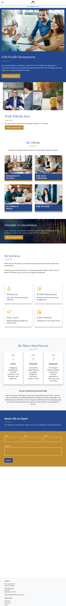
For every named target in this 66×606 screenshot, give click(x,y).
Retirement (7, 601)
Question (7, 446)
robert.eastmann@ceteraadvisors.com (14, 594)
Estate (6, 605)
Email (26, 436)
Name (6, 436)
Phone (46, 436)
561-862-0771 (11, 584)
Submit (8, 460)
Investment (7, 603)
